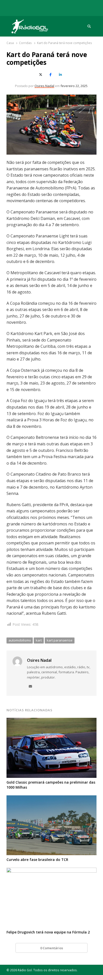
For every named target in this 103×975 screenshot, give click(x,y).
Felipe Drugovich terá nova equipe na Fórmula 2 (48, 932)
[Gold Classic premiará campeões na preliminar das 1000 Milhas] (51, 721)
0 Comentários (51, 948)
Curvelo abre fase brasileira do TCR (37, 859)
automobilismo (19, 640)
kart (39, 640)
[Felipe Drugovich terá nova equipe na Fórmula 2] (51, 870)
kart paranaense (59, 640)
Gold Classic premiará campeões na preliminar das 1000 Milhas (50, 785)
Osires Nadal (44, 86)
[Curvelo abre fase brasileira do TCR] (51, 798)
